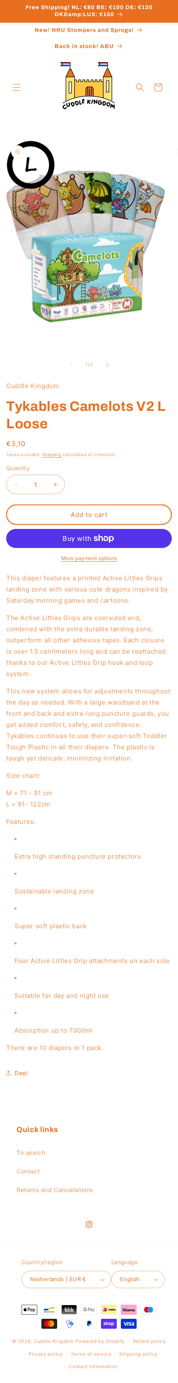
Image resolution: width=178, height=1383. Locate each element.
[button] (16, 87)
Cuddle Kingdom (54, 1341)
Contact (28, 1171)
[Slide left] (71, 365)
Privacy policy (46, 1354)
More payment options (89, 558)
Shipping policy (138, 1354)
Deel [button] (20, 1072)
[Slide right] (107, 365)
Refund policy (149, 1341)
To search (31, 1152)
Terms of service (91, 1354)
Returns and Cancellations (55, 1189)
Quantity (17, 468)
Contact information (93, 1366)
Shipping (51, 454)
